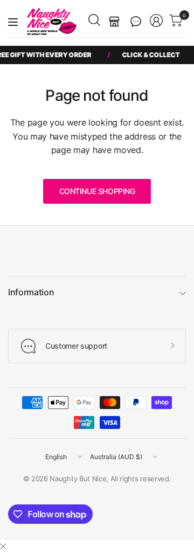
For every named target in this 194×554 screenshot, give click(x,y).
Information (31, 292)
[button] (136, 21)
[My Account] (156, 20)
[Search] (94, 20)
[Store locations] (114, 21)
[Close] (3, 546)
